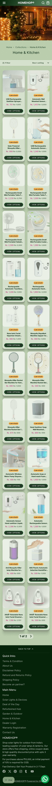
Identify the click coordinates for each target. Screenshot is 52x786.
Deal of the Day (10, 704)
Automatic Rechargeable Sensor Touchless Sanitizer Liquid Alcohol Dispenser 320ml (38, 514)
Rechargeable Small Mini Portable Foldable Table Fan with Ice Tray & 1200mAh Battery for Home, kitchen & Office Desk (13, 233)
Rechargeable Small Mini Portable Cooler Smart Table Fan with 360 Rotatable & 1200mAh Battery (38, 233)
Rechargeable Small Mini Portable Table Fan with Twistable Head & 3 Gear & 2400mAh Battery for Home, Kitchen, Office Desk (13, 186)
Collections (20, 47)
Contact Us (8, 732)
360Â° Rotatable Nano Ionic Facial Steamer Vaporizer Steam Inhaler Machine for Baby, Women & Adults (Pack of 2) (13, 608)
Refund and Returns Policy (16, 675)
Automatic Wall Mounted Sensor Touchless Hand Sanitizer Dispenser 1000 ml (38, 92)
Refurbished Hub (11, 709)
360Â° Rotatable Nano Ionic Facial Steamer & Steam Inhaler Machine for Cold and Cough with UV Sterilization (38, 608)
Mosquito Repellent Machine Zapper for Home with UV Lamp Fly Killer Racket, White (38, 327)
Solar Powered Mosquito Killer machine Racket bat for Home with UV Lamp (13, 139)
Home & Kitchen (11, 718)
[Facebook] (4, 771)
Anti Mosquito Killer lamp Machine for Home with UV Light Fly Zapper (13, 561)
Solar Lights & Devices (14, 699)
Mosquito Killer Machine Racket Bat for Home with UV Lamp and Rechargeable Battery (13, 420)
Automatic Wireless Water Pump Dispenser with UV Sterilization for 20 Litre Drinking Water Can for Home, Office (13, 467)
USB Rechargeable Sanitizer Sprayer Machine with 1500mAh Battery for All (13, 92)
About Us (7, 665)
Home (9, 47)
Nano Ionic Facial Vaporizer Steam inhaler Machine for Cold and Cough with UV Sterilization (13, 327)
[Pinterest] (15, 771)
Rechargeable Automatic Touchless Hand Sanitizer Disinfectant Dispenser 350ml (13, 280)
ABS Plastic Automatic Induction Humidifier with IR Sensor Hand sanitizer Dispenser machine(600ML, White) (38, 561)
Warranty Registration (14, 727)
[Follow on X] (9, 771)
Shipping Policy (10, 679)
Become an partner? (13, 684)
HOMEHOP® (20, 781)
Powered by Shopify (36, 781)
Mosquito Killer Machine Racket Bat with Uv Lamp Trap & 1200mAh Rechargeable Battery (38, 373)
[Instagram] (21, 771)
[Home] (26, 3)
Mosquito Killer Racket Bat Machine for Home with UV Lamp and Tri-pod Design (13, 373)
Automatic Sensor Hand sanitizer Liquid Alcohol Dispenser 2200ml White (13, 514)
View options (13, 111)
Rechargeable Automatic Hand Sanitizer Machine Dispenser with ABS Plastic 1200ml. (38, 280)
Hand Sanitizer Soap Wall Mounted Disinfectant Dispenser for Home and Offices (38, 420)
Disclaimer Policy (11, 670)
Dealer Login (9, 723)
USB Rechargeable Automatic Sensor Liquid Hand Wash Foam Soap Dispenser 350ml (38, 139)
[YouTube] (32, 771)
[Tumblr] (26, 771)
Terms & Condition (12, 661)
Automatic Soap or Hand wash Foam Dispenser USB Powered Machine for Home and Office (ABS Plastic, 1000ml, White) (38, 467)
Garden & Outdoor (12, 713)
